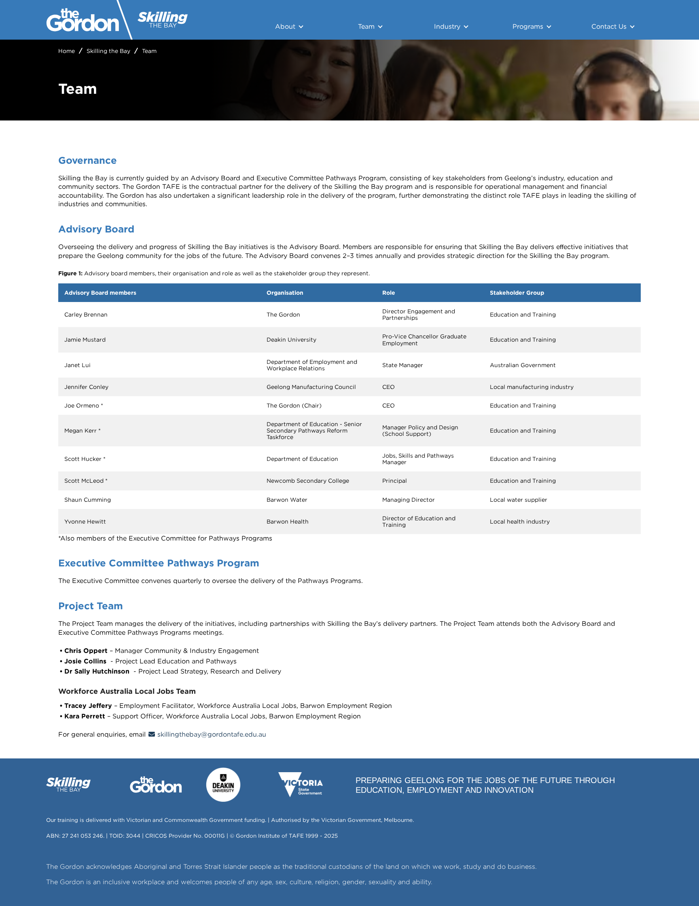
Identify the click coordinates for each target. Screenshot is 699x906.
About (285, 26)
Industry (447, 26)
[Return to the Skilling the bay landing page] (163, 20)
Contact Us (609, 26)
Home (66, 51)
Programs (528, 26)
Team (366, 26)
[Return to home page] (82, 20)
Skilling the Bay (108, 51)
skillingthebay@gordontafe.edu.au (211, 734)
